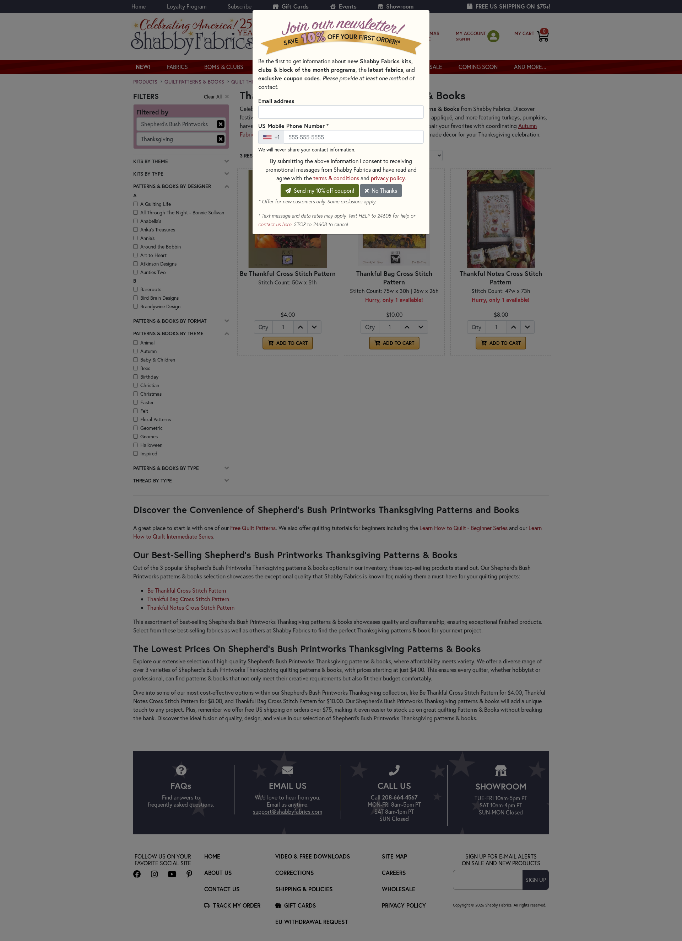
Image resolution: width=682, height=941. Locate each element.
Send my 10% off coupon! (323, 190)
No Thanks (383, 190)
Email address (276, 101)
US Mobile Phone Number (293, 125)
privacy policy (388, 178)
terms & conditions (336, 178)
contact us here (274, 224)
